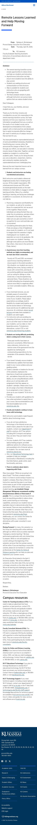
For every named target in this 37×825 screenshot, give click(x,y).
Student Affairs (7, 782)
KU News (23, 782)
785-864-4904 (6, 756)
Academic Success (8, 787)
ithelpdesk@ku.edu (21, 688)
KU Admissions (25, 773)
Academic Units (7, 768)
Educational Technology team (23, 454)
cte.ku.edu (13, 620)
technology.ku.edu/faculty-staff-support (16, 690)
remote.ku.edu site (13, 406)
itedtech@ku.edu (19, 673)
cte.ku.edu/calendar (9, 625)
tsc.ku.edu (16, 686)
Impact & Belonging (8, 778)
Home (4, 9)
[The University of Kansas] (11, 735)
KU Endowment (25, 778)
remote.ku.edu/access (14, 452)
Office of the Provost (7, 5)
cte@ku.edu (12, 618)
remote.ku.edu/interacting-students (19, 331)
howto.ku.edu (20, 699)
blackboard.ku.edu (18, 675)
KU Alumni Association (28, 796)
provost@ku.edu (6, 753)
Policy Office (6, 799)
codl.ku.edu (23, 660)
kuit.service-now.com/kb (21, 695)
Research (5, 773)
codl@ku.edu (30, 657)
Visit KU (23, 768)
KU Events (23, 787)
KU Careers (24, 792)
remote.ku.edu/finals (20, 514)
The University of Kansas (11, 820)
